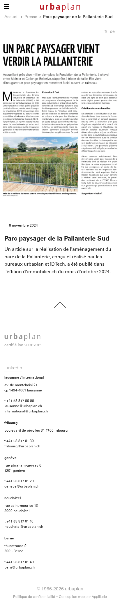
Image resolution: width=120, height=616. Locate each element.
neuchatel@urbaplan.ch (23, 527)
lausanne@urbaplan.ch (23, 406)
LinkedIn (13, 368)
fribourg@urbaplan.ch (22, 446)
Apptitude (99, 596)
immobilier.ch (42, 271)
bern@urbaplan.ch (19, 567)
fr (106, 31)
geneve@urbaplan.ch (21, 486)
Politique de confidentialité (34, 596)
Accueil (11, 17)
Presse (30, 17)
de (112, 31)
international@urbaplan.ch (26, 411)
